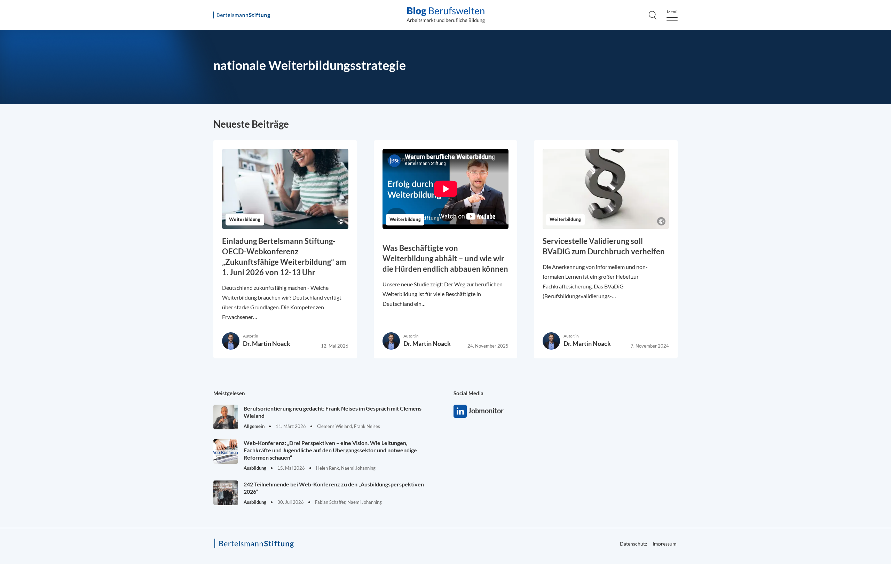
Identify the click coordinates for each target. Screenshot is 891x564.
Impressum (665, 543)
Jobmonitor (460, 411)
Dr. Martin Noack (266, 343)
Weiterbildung (245, 219)
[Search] (653, 15)
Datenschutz (851, 178)
